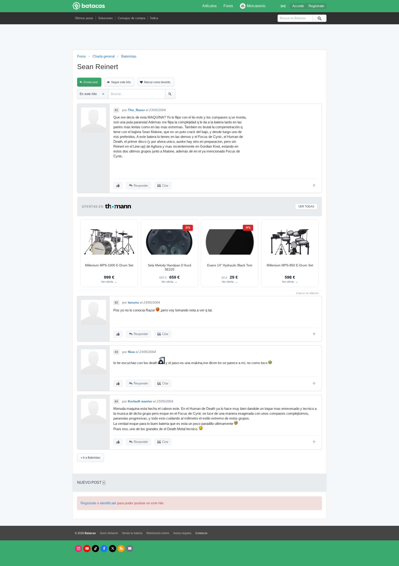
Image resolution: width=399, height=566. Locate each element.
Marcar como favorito (157, 82)
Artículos (209, 6)
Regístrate (316, 6)
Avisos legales (182, 533)
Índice (154, 18)
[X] (112, 548)
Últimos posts (84, 18)
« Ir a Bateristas (90, 457)
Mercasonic (256, 6)
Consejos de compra (131, 18)
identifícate (108, 503)
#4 (116, 401)
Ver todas (306, 206)
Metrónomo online (157, 533)
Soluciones (105, 18)
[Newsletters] (129, 548)
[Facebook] (104, 548)
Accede (298, 6)
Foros (228, 6)
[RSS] (121, 548)
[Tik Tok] (95, 548)
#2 (116, 302)
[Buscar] (319, 18)
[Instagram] (78, 548)
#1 (116, 110)
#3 (116, 352)
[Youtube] (87, 548)
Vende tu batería (132, 533)
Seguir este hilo (121, 82)
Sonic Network (109, 533)
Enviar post (91, 82)
